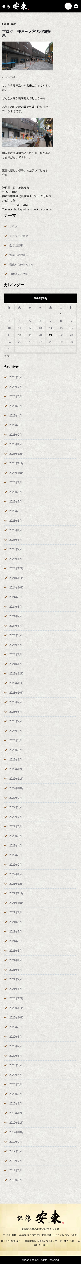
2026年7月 (15, 386)
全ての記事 (16, 245)
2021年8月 (15, 922)
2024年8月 (15, 606)
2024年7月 (15, 616)
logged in (23, 209)
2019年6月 (15, 1170)
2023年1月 (15, 759)
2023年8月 (15, 711)
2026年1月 (15, 444)
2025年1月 (15, 558)
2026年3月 (15, 425)
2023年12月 (16, 673)
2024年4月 (15, 644)
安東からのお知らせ (21, 264)
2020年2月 (15, 1094)
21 (50, 335)
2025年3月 (15, 539)
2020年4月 (15, 1074)
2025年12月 (16, 453)
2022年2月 (15, 864)
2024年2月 (15, 654)
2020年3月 (15, 1084)
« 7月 (7, 355)
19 (29, 335)
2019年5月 (15, 1180)
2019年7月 (15, 1160)
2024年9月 (15, 597)
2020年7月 (15, 1046)
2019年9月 (15, 1141)
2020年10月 (16, 1017)
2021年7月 (15, 931)
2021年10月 (16, 902)
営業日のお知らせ (20, 255)
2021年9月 (15, 912)
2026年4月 (15, 415)
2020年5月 (15, 1065)
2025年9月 (15, 482)
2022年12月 (16, 769)
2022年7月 (15, 816)
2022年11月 (16, 778)
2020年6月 (15, 1055)
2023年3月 (15, 750)
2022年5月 (15, 836)
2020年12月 (16, 998)
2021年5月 (15, 950)
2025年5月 (15, 520)
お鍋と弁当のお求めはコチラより (40, 1229)
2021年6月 (15, 941)
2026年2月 (15, 434)
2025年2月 (15, 549)
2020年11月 (16, 1008)
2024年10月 (16, 587)
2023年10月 (16, 692)
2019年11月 (16, 1122)
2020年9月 (15, 1027)
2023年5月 (15, 730)
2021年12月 (16, 883)
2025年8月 (15, 492)
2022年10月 (16, 788)
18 (19, 335)
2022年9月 (15, 797)
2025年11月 (16, 463)
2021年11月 (16, 893)
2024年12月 (16, 568)
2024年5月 (15, 635)
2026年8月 (15, 377)
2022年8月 (15, 807)
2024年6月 (15, 625)
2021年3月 (15, 969)
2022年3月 (15, 855)
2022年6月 (15, 826)
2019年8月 (15, 1151)
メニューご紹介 (18, 235)
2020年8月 (15, 1036)
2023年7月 (15, 721)
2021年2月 (15, 979)
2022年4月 (15, 845)
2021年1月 (15, 988)
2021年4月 (15, 960)
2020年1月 (15, 1103)
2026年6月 (15, 396)
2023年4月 (15, 740)
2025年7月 (15, 501)
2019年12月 (16, 1113)
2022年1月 (15, 874)
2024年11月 (16, 578)
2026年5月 (15, 406)
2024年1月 (15, 664)
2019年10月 (16, 1132)
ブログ (13, 226)
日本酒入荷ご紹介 (20, 274)
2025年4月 (15, 530)
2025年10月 (16, 472)
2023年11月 (16, 683)
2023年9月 (15, 702)
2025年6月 (15, 511)
